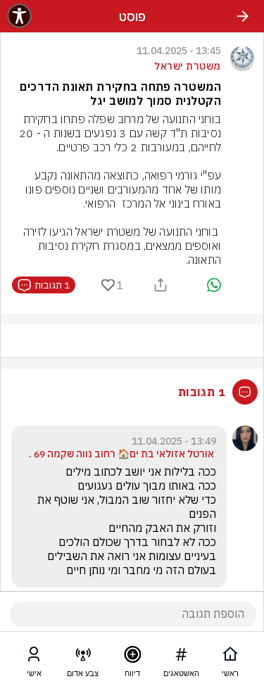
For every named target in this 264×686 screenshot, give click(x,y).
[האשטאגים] (181, 657)
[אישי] (34, 657)
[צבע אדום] (83, 657)
